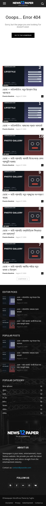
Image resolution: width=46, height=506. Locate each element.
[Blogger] (10, 485)
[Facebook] (16, 485)
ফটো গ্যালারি (6, 154)
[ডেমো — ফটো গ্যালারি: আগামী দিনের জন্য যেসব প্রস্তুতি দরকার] (23, 145)
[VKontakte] (35, 485)
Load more (22, 279)
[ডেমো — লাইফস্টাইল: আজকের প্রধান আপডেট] (23, 112)
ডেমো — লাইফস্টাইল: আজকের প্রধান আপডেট (22, 125)
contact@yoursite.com (21, 467)
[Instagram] (29, 485)
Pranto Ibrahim (8, 96)
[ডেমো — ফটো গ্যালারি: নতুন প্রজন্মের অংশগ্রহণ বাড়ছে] (23, 181)
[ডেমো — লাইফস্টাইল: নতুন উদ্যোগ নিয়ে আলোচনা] (23, 76)
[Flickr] (22, 485)
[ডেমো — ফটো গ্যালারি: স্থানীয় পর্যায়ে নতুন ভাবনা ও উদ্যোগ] (23, 253)
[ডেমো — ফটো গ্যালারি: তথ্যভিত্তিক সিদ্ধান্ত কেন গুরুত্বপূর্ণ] (23, 217)
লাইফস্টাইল (5, 85)
